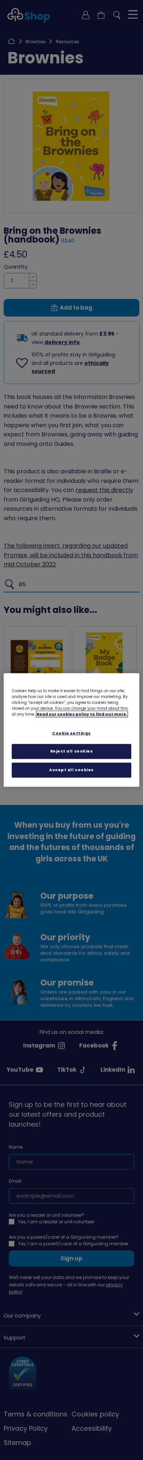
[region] (72, 730)
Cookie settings (71, 733)
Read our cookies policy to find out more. (82, 714)
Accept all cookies (71, 770)
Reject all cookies (71, 751)
